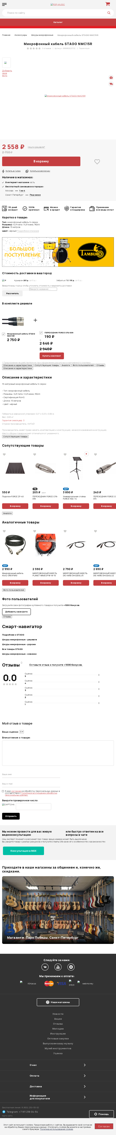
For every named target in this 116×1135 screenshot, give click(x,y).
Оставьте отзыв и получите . (56, 664)
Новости (58, 1013)
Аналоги (66, 365)
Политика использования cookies (56, 1129)
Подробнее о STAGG (13, 634)
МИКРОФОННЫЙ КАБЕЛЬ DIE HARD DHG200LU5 (75, 574)
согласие (16, 791)
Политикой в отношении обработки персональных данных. (31, 794)
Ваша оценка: (10, 731)
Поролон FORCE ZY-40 (13, 496)
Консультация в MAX (23, 850)
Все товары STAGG (12, 649)
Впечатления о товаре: (16, 737)
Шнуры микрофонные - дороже (19, 644)
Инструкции (58, 1033)
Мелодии (58, 1028)
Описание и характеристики (17, 365)
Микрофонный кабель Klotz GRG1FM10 (12, 574)
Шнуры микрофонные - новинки (19, 654)
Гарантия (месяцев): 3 (13, 420)
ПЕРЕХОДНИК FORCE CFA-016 (45, 497)
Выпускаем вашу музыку (58, 1043)
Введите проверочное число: (20, 800)
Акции (58, 1018)
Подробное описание (28, 231)
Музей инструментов (58, 1048)
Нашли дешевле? (36, 147)
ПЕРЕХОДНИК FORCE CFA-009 (59, 332)
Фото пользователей (83, 365)
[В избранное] (97, 161)
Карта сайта (7, 1116)
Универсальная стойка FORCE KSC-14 (74, 497)
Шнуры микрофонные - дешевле (19, 639)
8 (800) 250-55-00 (30, 1107)
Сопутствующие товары (47, 365)
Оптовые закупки (58, 1038)
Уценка (58, 1053)
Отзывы (100, 365)
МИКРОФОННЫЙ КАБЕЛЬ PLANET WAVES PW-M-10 (45, 574)
